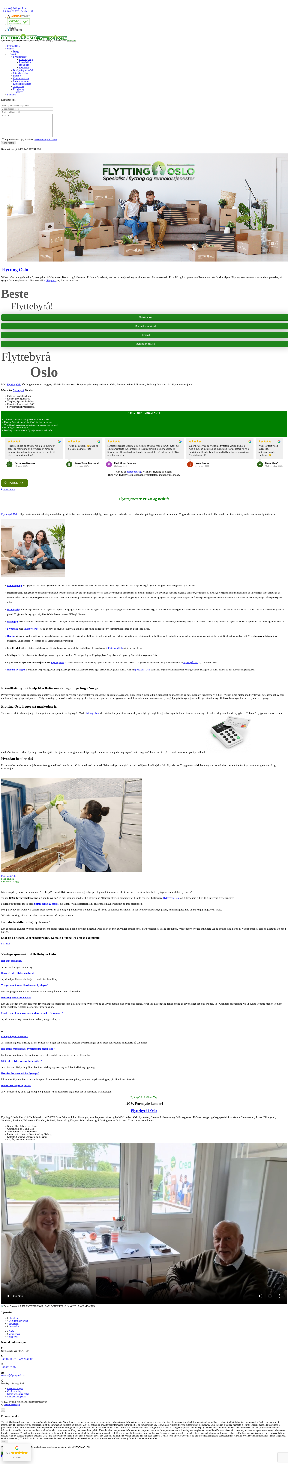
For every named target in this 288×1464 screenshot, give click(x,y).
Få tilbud (11, 94)
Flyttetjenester (19, 56)
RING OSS (9, 489)
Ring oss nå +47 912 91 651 (19, 11)
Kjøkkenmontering (22, 84)
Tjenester (13, 54)
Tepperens (18, 92)
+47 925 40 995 (25, 1359)
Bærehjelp (24, 65)
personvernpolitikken (45, 139)
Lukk (4, 1441)
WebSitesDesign (12, 1404)
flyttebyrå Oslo (171, 897)
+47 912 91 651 (29, 149)
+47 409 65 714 (8, 1367)
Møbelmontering (21, 81)
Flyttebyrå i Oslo (144, 1111)
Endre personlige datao (18, 1394)
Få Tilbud (5, 943)
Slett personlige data (16, 1396)
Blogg (16, 51)
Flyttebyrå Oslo (9, 514)
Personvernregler (15, 1388)
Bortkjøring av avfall (23, 70)
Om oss (10, 48)
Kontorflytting (26, 59)
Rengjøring (18, 89)
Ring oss (51, 280)
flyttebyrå (18, 390)
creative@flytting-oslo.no (15, 8)
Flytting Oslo (13, 46)
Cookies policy (14, 1391)
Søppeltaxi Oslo (20, 73)
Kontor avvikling (21, 78)
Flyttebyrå (13, 1318)
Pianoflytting (25, 62)
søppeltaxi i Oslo (142, 669)
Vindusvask (18, 86)
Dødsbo (17, 75)
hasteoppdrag (134, 471)
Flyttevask (24, 67)
